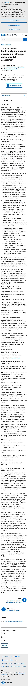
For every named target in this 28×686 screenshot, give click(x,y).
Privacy (24, 666)
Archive (10, 663)
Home (2, 44)
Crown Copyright (5, 666)
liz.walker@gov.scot (14, 358)
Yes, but (6, 640)
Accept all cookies (14, 20)
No (5, 637)
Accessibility (4, 663)
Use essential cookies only (14, 25)
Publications (8, 44)
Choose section (6, 95)
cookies (7, 2)
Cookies (22, 663)
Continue (4, 645)
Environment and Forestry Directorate (15, 67)
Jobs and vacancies (15, 666)
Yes (5, 633)
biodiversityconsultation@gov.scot (14, 621)
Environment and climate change (11, 68)
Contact (16, 663)
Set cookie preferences (14, 29)
